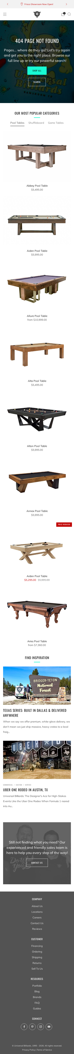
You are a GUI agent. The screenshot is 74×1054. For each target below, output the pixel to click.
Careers (37, 917)
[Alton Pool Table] (37, 416)
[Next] (66, 4)
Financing (37, 946)
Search (37, 81)
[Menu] (5, 14)
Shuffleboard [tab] (36, 122)
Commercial (8, 785)
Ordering (37, 951)
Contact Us (37, 862)
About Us (37, 906)
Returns (37, 963)
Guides (37, 1008)
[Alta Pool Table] (37, 351)
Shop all (37, 70)
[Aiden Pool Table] (37, 221)
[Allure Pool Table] (37, 286)
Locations (37, 911)
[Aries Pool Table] (37, 612)
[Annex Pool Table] (37, 481)
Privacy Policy (28, 1049)
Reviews (37, 928)
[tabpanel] (37, 391)
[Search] (69, 14)
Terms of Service (44, 1049)
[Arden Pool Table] (37, 546)
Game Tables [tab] (56, 122)
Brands (37, 997)
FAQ (37, 1002)
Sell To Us (37, 968)
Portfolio (37, 985)
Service (28, 785)
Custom (19, 785)
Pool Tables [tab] (17, 122)
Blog (37, 991)
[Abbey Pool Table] (37, 156)
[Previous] (8, 4)
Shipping (37, 957)
